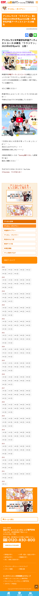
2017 (3, 388)
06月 (16, 269)
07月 (10, 269)
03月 (4, 273)
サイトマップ (23, 566)
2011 (3, 471)
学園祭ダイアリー (10, 230)
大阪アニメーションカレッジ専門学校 (15, 578)
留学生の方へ (8, 557)
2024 (3, 291)
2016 (3, 402)
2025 (3, 277)
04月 (28, 269)
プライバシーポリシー (11, 566)
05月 (22, 269)
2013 (3, 443)
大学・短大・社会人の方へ (27, 554)
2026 (3, 267)
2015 (3, 416)
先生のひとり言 (9, 239)
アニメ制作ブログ (10, 253)
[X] (31, 35)
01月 (16, 273)
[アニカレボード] (12, 544)
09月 (22, 280)
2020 (3, 346)
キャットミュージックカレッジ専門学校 (16, 581)
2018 (3, 374)
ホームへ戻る (9, 519)
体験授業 (19, 595)
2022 (3, 319)
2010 (3, 481)
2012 (3, 457)
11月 (10, 280)
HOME (8, 595)
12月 (4, 280)
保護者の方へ (23, 557)
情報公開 (22, 569)
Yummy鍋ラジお (25, 155)
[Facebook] (27, 35)
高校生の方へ (8, 554)
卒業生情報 (7, 248)
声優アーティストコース (17, 74)
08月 (4, 269)
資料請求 (30, 595)
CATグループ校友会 (10, 584)
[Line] (35, 35)
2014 (3, 429)
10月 (16, 280)
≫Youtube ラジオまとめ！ (12, 172)
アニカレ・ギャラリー (11, 235)
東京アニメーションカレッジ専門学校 (19, 529)
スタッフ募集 (8, 569)
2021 (3, 332)
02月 (10, 273)
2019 (3, 360)
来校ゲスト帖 (8, 244)
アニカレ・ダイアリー (11, 226)
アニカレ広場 (8, 221)
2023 (3, 305)
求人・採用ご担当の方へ (11, 559)
